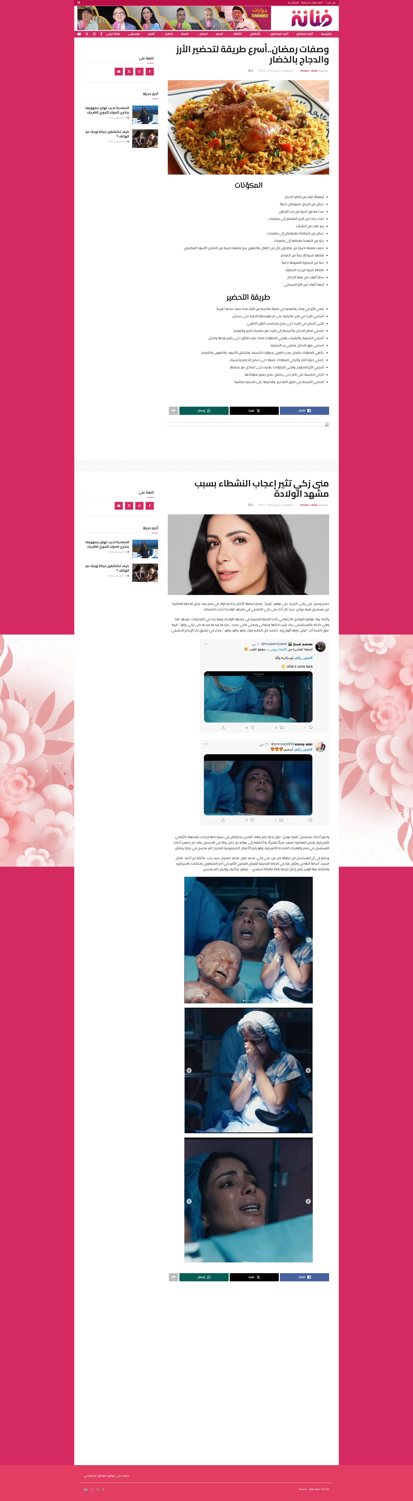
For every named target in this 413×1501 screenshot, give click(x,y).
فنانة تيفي (113, 34)
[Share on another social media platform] (173, 411)
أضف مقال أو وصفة (312, 3)
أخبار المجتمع (305, 34)
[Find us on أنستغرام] (94, 34)
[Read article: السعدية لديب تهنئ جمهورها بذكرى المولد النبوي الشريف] (145, 115)
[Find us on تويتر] (87, 34)
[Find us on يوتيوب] (79, 34)
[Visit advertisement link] (174, 18)
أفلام (151, 34)
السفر (219, 34)
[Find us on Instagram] (139, 71)
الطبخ (169, 34)
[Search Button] (78, 3)
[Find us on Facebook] (150, 71)
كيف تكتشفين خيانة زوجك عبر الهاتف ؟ (107, 134)
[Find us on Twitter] (129, 71)
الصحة (185, 34)
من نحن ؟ (330, 3)
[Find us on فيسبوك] (101, 34)
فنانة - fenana (309, 71)
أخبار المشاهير (279, 34)
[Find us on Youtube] (119, 71)
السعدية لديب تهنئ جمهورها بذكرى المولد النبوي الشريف (107, 110)
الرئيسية (326, 34)
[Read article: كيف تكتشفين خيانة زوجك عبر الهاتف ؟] (145, 138)
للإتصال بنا (293, 3)
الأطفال (255, 34)
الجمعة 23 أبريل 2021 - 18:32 (276, 71)
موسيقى (134, 34)
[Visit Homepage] (313, 18)
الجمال (203, 34)
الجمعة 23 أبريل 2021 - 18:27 (276, 505)
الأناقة (238, 34)
